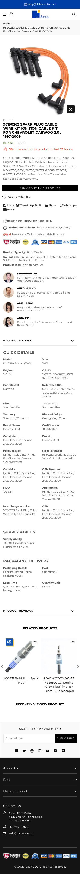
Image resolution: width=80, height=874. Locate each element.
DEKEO (8, 120)
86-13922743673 (19, 826)
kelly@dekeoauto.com (42, 4)
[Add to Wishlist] (35, 643)
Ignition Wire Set (33, 252)
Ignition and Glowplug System (39, 256)
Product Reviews (18, 610)
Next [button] (77, 666)
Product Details (17, 340)
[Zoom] (71, 109)
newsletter (40, 729)
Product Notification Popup (26, 260)
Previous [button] (2, 666)
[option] (40, 78)
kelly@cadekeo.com (21, 833)
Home (7, 23)
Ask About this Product (40, 188)
